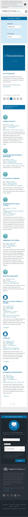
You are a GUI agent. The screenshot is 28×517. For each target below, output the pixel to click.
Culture (19, 382)
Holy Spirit (17, 315)
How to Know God (7, 317)
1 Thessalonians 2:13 (12, 184)
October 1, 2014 (9, 306)
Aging (4, 382)
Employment (23, 504)
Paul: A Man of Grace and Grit (13, 125)
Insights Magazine (10, 307)
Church (15, 185)
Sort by (10, 36)
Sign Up (10, 506)
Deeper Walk (9, 315)
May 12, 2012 (9, 375)
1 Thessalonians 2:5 (12, 246)
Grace (18, 349)
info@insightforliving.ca (8, 489)
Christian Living (14, 129)
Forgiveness (5, 349)
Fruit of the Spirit (12, 349)
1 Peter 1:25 (5, 312)
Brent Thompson (10, 378)
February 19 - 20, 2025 (11, 208)
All (4, 98)
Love (11, 283)
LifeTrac (8, 280)
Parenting (8, 247)
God (13, 315)
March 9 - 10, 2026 (10, 181)
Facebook (11, 404)
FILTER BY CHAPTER (12, 95)
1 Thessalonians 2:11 (12, 379)
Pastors (21, 163)
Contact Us (16, 506)
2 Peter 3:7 (15, 311)
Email (4, 437)
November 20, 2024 (10, 279)
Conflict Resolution (7, 348)
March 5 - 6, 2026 (10, 159)
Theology (14, 317)
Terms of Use (12, 504)
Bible (4, 315)
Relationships (16, 283)
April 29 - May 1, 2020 (11, 243)
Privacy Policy (5, 504)
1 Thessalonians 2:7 (12, 281)
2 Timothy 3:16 (12, 312)
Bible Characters (6, 129)
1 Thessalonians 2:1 (12, 127)
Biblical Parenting (10, 244)
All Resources (11, 26)
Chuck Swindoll (10, 308)
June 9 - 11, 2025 (9, 124)
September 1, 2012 (10, 341)
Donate (17, 504)
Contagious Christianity (11, 161)
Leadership (20, 129)
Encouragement (15, 348)
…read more (6, 327)
